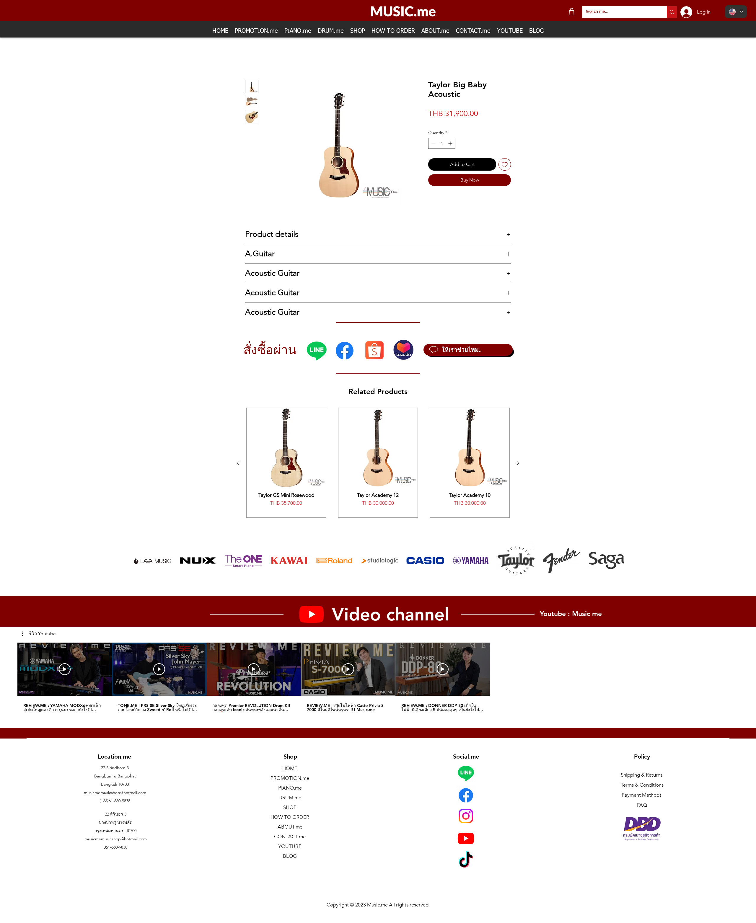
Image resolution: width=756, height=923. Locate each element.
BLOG (290, 856)
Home (251, 58)
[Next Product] (518, 462)
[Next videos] (499, 668)
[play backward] (140, 560)
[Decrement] (432, 143)
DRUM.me (289, 798)
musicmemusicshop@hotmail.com (115, 792)
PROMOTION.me (290, 778)
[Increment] (450, 143)
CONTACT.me (290, 836)
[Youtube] (465, 838)
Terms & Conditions (642, 785)
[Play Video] (65, 669)
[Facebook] (344, 350)
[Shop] (572, 12)
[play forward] (616, 560)
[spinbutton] (441, 143)
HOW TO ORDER (290, 817)
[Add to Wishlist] (504, 164)
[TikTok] (465, 860)
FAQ (642, 805)
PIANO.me (290, 788)
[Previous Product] (237, 462)
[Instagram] (465, 816)
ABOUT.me (290, 827)
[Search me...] (672, 12)
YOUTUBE (290, 846)
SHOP (289, 807)
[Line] (316, 350)
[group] (378, 462)
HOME (289, 768)
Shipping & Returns (641, 775)
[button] (39, 634)
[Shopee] (374, 350)
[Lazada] (403, 349)
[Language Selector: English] (736, 11)
